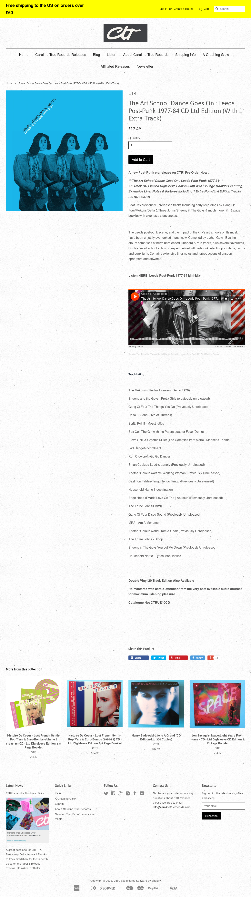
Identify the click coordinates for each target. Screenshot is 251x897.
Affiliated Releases (115, 66)
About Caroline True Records (145, 54)
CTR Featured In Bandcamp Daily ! (25, 793)
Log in (163, 9)
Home (23, 54)
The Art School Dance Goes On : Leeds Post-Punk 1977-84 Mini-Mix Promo (184, 354)
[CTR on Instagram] (128, 794)
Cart (206, 9)
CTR (116, 880)
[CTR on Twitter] (106, 794)
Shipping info (185, 54)
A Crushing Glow (216, 54)
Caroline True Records (138, 354)
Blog (96, 54)
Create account (183, 9)
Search (59, 804)
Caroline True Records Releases (60, 54)
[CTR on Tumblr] (135, 794)
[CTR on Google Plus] (120, 794)
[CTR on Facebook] (113, 794)
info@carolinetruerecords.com (171, 807)
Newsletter (145, 66)
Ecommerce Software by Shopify (141, 880)
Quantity (134, 138)
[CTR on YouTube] (142, 794)
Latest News (14, 785)
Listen (111, 54)
